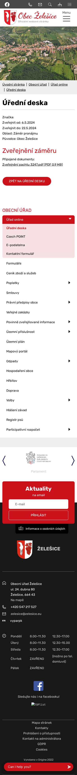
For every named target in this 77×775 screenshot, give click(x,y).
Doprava (12, 390)
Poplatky (12, 283)
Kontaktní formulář (20, 254)
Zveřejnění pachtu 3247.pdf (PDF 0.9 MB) (32, 164)
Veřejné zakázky (18, 312)
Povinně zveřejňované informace (30, 322)
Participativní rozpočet (23, 429)
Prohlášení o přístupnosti (41, 733)
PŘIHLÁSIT (38, 515)
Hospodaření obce (19, 371)
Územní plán (15, 342)
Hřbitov (11, 381)
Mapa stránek (42, 723)
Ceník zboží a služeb (21, 273)
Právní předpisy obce (22, 302)
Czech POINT (15, 236)
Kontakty (41, 728)
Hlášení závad (16, 410)
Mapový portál (16, 351)
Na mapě (17, 600)
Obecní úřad (38, 84)
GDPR (42, 744)
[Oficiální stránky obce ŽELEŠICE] (9, 17)
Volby (10, 400)
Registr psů (14, 420)
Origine (42, 759)
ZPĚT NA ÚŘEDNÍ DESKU (27, 181)
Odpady (12, 361)
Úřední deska (16, 90)
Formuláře (13, 263)
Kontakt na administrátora (42, 738)
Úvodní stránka (13, 84)
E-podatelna (15, 245)
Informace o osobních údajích (45, 528)
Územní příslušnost (20, 332)
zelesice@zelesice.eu (26, 614)
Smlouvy (12, 293)
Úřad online (59, 84)
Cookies (41, 749)
